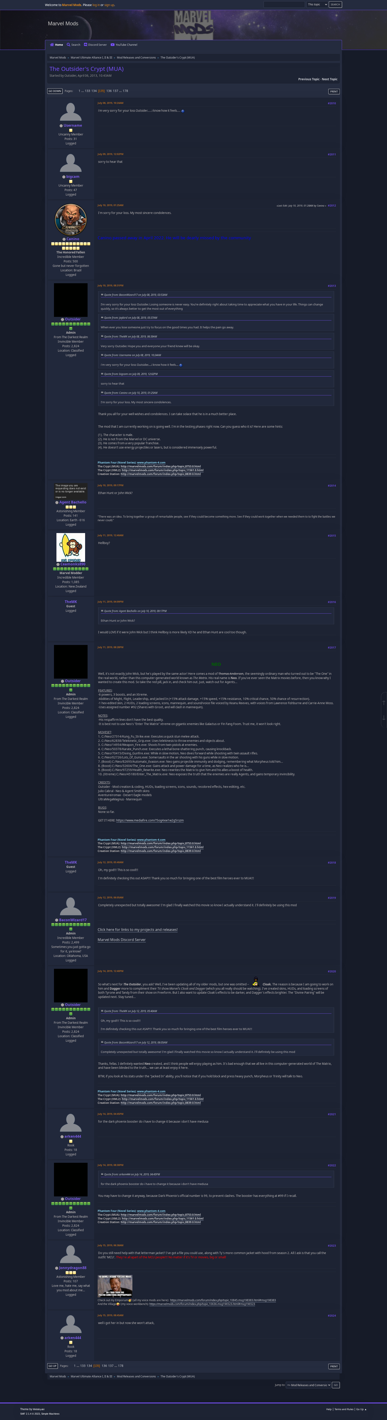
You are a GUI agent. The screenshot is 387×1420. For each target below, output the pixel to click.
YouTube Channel (126, 45)
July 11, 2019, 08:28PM (110, 647)
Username (73, 125)
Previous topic (309, 79)
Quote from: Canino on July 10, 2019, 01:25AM (130, 392)
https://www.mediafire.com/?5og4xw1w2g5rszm (150, 820)
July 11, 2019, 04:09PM (110, 601)
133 (87, 91)
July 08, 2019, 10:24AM (110, 103)
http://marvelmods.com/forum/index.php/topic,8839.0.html (161, 474)
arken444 (72, 1136)
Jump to (279, 1385)
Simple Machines (50, 1413)
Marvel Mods (63, 23)
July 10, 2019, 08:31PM (110, 285)
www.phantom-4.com (151, 462)
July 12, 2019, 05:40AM (110, 862)
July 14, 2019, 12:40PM (110, 971)
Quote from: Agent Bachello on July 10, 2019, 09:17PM (135, 611)
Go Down (55, 91)
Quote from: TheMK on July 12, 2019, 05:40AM (130, 1011)
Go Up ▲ (361, 1409)
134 (94, 91)
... (83, 91)
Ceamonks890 (72, 564)
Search (75, 45)
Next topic (330, 79)
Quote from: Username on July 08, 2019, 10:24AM (132, 355)
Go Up (52, 1366)
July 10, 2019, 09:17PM (110, 485)
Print (334, 91)
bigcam (73, 176)
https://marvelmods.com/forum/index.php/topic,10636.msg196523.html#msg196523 (202, 1304)
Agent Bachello (72, 502)
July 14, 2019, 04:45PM (110, 1113)
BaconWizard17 (73, 919)
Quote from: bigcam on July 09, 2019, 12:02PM (131, 374)
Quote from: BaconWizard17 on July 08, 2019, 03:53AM (135, 294)
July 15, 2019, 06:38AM (110, 1245)
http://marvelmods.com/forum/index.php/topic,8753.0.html (161, 466)
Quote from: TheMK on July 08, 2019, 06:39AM (130, 336)
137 (115, 91)
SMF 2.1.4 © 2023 (30, 1413)
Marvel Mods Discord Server (122, 939)
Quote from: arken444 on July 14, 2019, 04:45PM (132, 1174)
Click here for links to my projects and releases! (138, 929)
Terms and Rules (344, 1409)
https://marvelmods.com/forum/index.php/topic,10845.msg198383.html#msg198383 (223, 1300)
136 (109, 91)
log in (96, 5)
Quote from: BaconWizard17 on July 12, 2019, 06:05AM (135, 1042)
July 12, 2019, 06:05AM (110, 897)
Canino (73, 238)
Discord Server (97, 45)
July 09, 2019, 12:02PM (110, 154)
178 (125, 91)
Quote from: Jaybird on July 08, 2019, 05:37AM (130, 317)
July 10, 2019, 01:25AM (110, 205)
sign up (109, 5)
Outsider (73, 319)
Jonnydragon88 (72, 1267)
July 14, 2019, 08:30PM (110, 1165)
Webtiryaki (38, 1409)
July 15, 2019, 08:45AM (110, 1315)
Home (59, 45)
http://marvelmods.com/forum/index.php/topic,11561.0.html (163, 470)
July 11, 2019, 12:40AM (110, 535)
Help (329, 1409)
